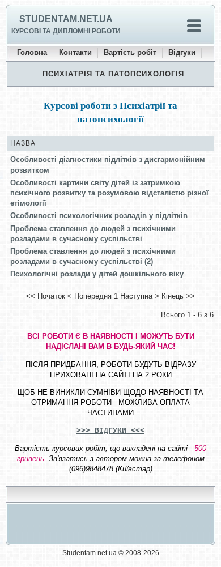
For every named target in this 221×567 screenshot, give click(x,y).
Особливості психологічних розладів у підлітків (99, 215)
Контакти (75, 52)
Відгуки (182, 52)
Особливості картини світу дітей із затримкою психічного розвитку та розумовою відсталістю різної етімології (109, 192)
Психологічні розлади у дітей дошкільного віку (97, 274)
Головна (32, 52)
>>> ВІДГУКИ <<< (110, 431)
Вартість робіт (130, 52)
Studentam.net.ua (66, 19)
